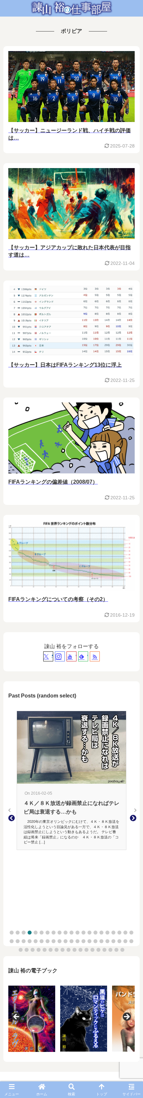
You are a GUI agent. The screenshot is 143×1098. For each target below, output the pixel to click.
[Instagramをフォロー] (60, 656)
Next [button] (126, 1017)
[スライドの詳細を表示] (59, 1019)
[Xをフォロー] (48, 656)
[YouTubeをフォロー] (71, 656)
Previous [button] (17, 1017)
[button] (12, 933)
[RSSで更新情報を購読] (95, 656)
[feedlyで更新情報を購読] (83, 656)
